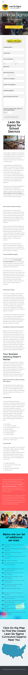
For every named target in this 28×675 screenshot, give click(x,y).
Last (16, 63)
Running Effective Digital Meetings (12, 588)
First (4, 63)
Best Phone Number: (9, 72)
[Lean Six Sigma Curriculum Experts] (11, 7)
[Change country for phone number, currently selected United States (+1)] (5, 75)
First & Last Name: (8, 59)
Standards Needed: (8, 90)
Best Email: (6, 66)
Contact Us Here (14, 27)
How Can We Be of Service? (11, 96)
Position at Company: (9, 78)
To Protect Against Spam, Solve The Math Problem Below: (12, 109)
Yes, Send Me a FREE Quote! (11, 117)
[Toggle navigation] (3, 2)
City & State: (7, 53)
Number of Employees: (9, 84)
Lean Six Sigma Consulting (10, 560)
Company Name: (8, 47)
